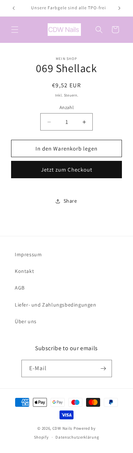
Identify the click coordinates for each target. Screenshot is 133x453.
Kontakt (24, 271)
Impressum (28, 254)
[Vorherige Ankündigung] (14, 8)
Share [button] (70, 200)
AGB (20, 287)
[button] (15, 29)
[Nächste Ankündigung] (119, 8)
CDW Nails (62, 428)
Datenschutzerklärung (77, 437)
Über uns (26, 321)
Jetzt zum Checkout (66, 169)
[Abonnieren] (103, 368)
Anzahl (66, 107)
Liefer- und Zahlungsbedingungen (55, 304)
